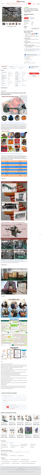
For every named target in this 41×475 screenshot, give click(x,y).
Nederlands (26, 469)
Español (9, 469)
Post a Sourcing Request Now (10, 408)
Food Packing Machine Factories (25, 459)
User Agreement (25, 471)
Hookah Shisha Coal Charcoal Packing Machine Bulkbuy (28, 463)
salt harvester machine (33, 444)
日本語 (34, 469)
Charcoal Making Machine (4, 445)
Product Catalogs (12, 442)
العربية (29, 469)
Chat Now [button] (32, 18)
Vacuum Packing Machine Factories (5, 461)
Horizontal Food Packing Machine (5, 463)
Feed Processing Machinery (23, 444)
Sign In (25, 62)
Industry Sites (28, 467)
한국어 (31, 469)
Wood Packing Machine (15, 461)
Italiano (21, 469)
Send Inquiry (26, 18)
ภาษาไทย (38, 469)
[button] (24, 68)
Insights (22, 468)
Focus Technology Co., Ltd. (15, 471)
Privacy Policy (32, 471)
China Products (7, 467)
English (6, 469)
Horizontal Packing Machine (4, 455)
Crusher (12, 444)
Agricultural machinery (3, 444)
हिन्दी (35, 469)
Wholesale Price (24, 467)
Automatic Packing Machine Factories (14, 459)
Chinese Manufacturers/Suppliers (13, 467)
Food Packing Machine (13, 455)
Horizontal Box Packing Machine (15, 463)
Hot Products (3, 467)
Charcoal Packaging (33, 461)
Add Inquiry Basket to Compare (12, 26)
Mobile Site (19, 468)
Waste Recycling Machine (23, 445)
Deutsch (24, 469)
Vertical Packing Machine (20, 455)
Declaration (29, 471)
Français (15, 469)
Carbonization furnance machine (15, 445)
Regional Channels (32, 467)
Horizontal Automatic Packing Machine (24, 461)
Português (12, 469)
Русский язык (17, 469)
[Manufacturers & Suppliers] (20, 1)
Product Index (36, 467)
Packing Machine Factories (4, 459)
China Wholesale (20, 467)
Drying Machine (32, 445)
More (1, 464)
